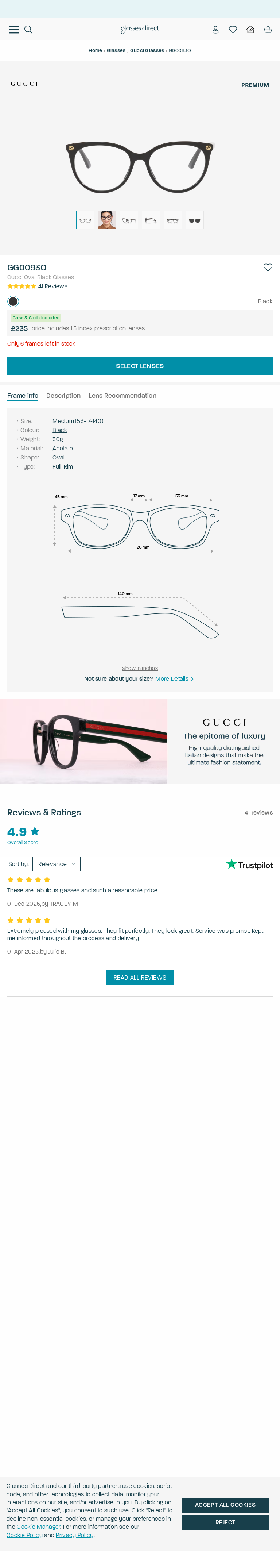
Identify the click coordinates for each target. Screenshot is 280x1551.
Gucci (15, 277)
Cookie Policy (25, 1535)
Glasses (63, 277)
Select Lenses (140, 366)
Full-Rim (62, 466)
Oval (30, 277)
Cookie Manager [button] (38, 1526)
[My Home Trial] (250, 30)
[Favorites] (233, 30)
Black (44, 277)
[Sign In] (215, 30)
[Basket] (267, 30)
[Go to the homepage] (140, 30)
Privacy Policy (74, 1535)
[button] (268, 267)
